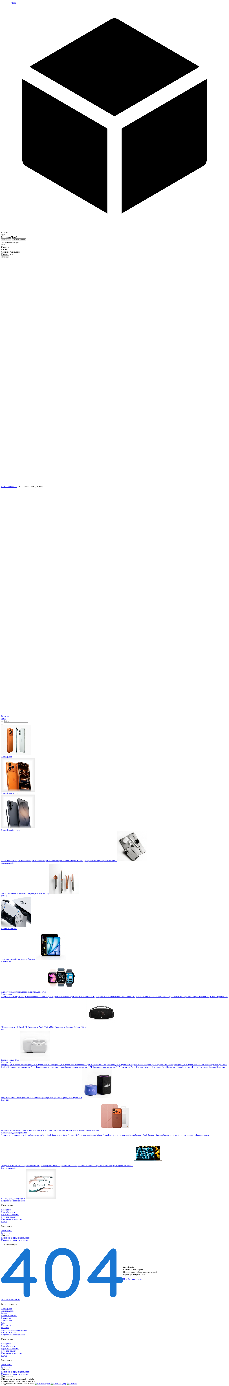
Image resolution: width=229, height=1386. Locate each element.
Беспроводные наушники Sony (93, 1065)
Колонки (5, 1327)
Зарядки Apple (141, 1135)
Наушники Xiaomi (28, 1097)
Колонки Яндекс (77, 1130)
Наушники (6, 1325)
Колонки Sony (51, 1130)
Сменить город (19, 240)
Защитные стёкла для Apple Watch (47, 996)
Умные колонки (92, 1130)
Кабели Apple (102, 1135)
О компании (6, 1231)
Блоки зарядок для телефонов (121, 1135)
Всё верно (6, 240)
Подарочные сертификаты (13, 1335)
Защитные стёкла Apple (41, 1135)
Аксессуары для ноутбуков (13, 1198)
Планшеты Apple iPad (36, 992)
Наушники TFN (12, 1097)
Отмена (5, 257)
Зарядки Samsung (155, 1135)
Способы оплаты (8, 1212)
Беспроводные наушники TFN (107, 1067)
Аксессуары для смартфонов (14, 1330)
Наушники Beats (158, 1067)
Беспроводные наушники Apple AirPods (125, 1065)
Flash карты (127, 1165)
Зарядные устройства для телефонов (179, 1135)
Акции (4, 1222)
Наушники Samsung (207, 1067)
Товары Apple (7, 1311)
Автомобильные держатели (20, 1165)
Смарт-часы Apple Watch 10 (169, 996)
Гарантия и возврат (10, 1214)
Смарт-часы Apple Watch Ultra (40, 1027)
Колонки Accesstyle (10, 1130)
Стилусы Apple (93, 1165)
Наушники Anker (128, 1067)
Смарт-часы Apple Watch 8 (193, 996)
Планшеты (6, 1318)
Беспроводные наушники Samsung (158, 1065)
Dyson (4, 1313)
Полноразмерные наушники (49, 1097)
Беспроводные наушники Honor (50, 1067)
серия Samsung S (94, 860)
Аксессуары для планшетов (13, 992)
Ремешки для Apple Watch (97, 996)
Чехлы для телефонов (42, 1165)
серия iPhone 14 (50, 860)
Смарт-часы (6, 1320)
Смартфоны (6, 1308)
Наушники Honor (174, 1067)
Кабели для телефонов (86, 1135)
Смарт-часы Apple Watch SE (14, 1027)
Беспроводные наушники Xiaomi (189, 1065)
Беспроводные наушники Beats (65, 1065)
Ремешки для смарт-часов (74, 996)
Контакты (5, 1233)
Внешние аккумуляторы (111, 1165)
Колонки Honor (25, 1130)
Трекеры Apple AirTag (39, 893)
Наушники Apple (143, 1067)
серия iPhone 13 (64, 860)
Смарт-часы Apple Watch (120, 996)
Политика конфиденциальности (15, 1238)
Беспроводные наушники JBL (37, 1065)
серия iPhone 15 (36, 860)
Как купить (6, 1210)
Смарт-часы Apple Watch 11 (144, 996)
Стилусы (82, 1165)
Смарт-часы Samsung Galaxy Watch (70, 1027)
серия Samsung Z (109, 860)
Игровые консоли (9, 1316)
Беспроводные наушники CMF (79, 1067)
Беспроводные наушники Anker (21, 1067)
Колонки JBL (38, 1130)
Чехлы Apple (58, 1165)
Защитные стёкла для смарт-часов (16, 996)
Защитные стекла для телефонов (15, 1135)
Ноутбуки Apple (8, 1332)
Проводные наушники (72, 1097)
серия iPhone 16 (22, 860)
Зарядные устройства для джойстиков (18, 959)
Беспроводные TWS (10, 1060)
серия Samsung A (79, 860)
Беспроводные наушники (12, 1065)
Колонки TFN (63, 1130)
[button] (114, 119)
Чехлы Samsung (71, 1165)
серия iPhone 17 (8, 860)
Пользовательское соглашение (14, 1240)
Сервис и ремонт (8, 1217)
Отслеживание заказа (10, 1299)
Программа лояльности (11, 1219)
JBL (3, 1323)
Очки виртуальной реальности (15, 893)
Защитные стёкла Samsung (64, 1135)
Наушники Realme (190, 1067)
